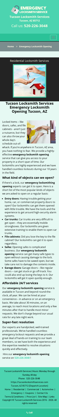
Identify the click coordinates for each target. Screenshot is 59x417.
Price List (31, 396)
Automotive (47, 389)
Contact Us (42, 393)
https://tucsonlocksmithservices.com (29, 382)
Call (30, 412)
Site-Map (42, 396)
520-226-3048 (36, 25)
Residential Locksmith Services (29, 61)
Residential (18, 389)
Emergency (16, 393)
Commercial (33, 389)
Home (10, 46)
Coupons (29, 393)
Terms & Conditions (14, 396)
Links (51, 396)
